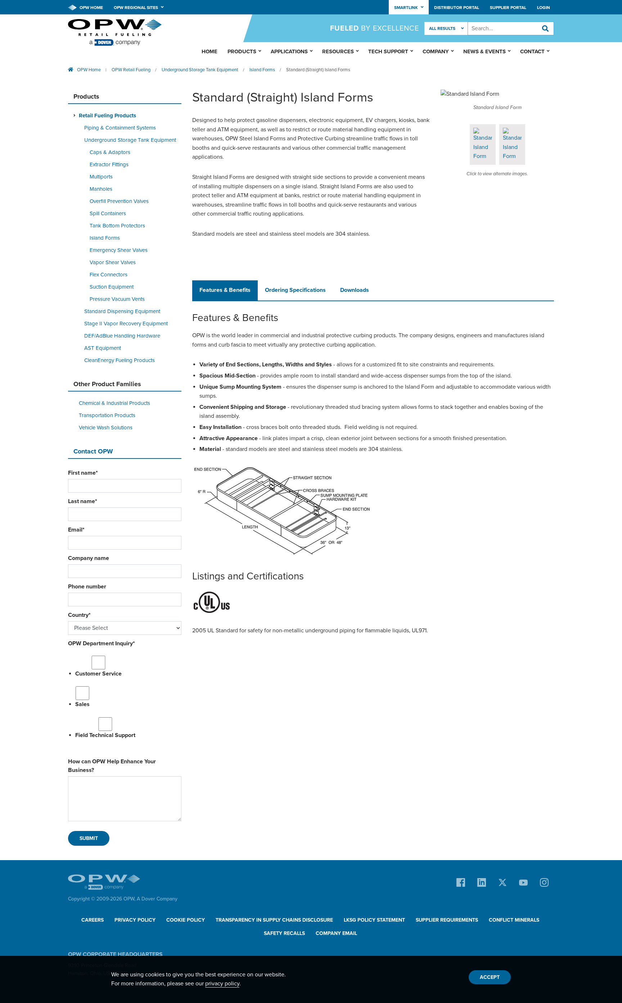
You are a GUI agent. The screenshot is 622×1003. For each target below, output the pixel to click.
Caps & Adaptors (110, 152)
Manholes (101, 189)
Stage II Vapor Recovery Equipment (126, 323)
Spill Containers (108, 213)
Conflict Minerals (514, 920)
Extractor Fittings (109, 164)
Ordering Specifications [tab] (295, 290)
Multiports (101, 176)
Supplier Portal (508, 7)
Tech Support (388, 51)
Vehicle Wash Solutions (105, 427)
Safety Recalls (284, 933)
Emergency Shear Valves (119, 250)
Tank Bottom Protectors (117, 225)
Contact (532, 51)
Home (209, 51)
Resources (338, 51)
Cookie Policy (185, 920)
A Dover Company (157, 899)
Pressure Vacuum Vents (117, 299)
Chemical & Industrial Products (114, 403)
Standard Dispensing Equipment (122, 311)
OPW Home (90, 7)
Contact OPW (93, 451)
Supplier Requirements (447, 920)
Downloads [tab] (354, 290)
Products (241, 51)
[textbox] (511, 28)
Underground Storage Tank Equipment (200, 70)
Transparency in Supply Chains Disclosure (274, 920)
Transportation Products (107, 415)
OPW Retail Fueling (131, 70)
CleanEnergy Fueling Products (119, 360)
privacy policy (222, 983)
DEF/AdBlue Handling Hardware (122, 336)
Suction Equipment (112, 287)
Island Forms (262, 70)
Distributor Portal (456, 7)
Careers (92, 920)
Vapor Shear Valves (113, 262)
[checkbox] (124, 696)
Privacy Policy (135, 920)
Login (543, 7)
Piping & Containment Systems (120, 128)
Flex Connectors (108, 274)
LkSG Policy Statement (374, 920)
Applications (289, 51)
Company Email (336, 933)
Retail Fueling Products (107, 115)
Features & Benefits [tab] (225, 290)
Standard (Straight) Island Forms (318, 70)
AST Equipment (102, 348)
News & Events (484, 51)
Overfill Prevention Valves (119, 201)
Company (436, 51)
